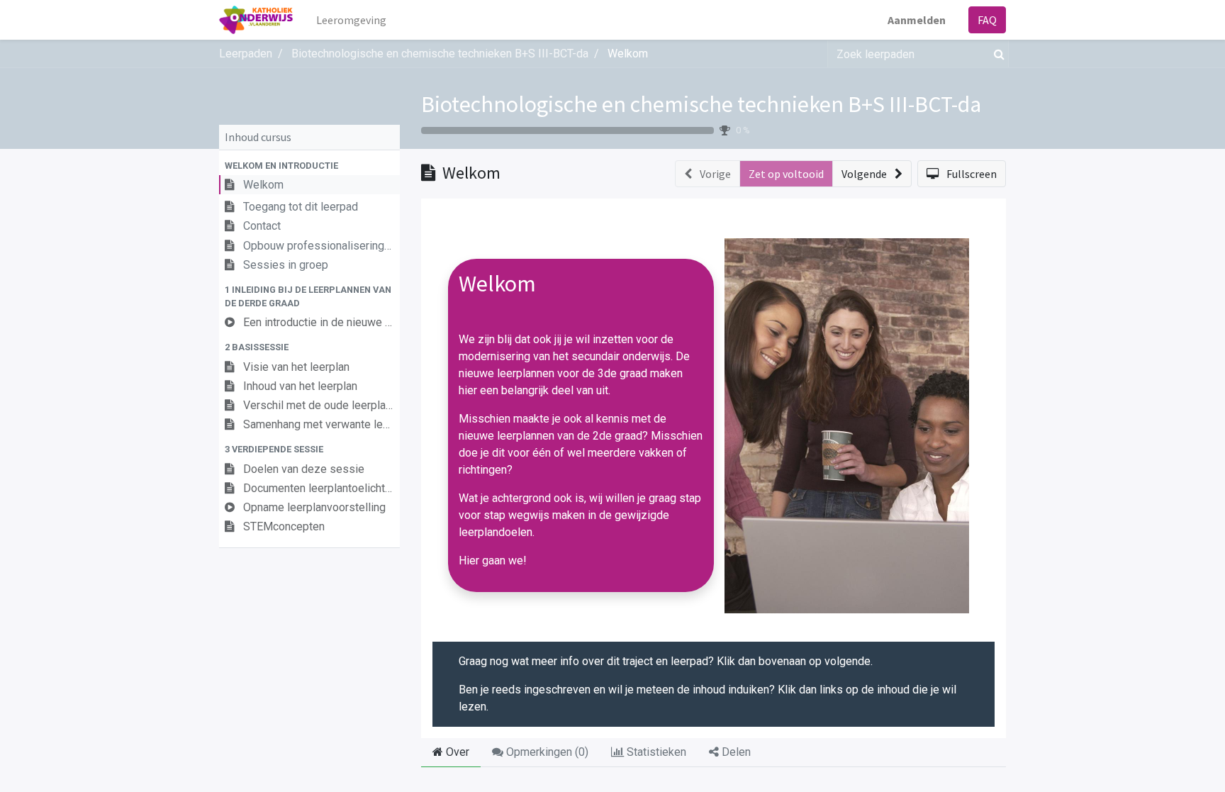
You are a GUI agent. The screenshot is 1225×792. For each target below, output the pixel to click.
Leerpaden (245, 53)
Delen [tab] (735, 752)
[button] (309, 165)
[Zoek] (996, 53)
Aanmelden (917, 20)
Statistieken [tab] (655, 752)
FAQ (987, 20)
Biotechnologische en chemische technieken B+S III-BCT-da (701, 104)
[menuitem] (351, 20)
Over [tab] (456, 752)
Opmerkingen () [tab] (545, 752)
